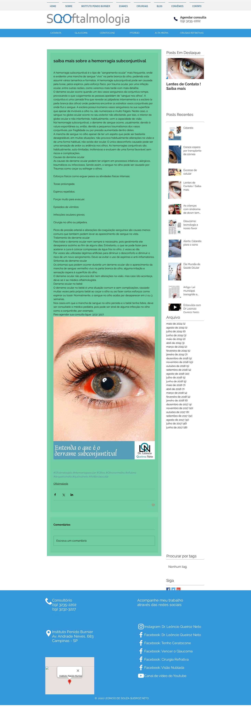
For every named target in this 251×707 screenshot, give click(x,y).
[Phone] (175, 19)
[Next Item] (198, 68)
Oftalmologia (60, 483)
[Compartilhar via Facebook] (55, 494)
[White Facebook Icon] (141, 634)
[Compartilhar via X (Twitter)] (63, 494)
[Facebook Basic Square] (168, 589)
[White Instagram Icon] (141, 626)
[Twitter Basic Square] (173, 589)
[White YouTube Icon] (141, 675)
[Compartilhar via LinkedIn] (71, 494)
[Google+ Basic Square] (178, 589)
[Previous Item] (171, 68)
